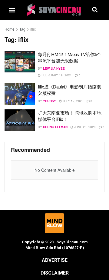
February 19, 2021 (56, 75)
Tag (22, 29)
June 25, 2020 (84, 127)
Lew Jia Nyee (54, 68)
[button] (12, 10)
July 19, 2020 (73, 101)
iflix (33, 29)
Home (10, 29)
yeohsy (49, 101)
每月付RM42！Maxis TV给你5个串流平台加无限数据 (69, 57)
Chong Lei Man (55, 127)
